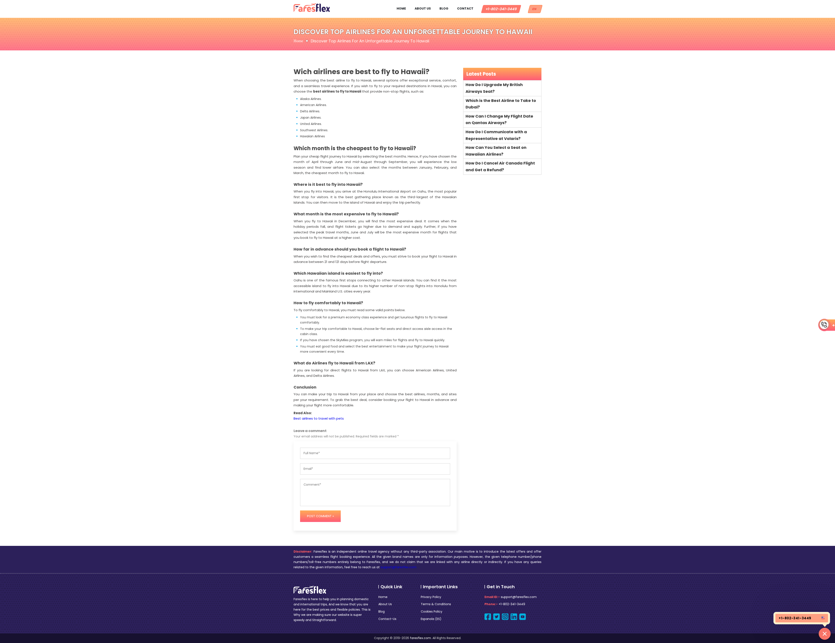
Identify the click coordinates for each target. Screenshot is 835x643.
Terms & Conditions (436, 604)
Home (401, 8)
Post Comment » (320, 516)
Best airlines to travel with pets (319, 418)
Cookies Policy (431, 611)
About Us (423, 8)
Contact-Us (387, 619)
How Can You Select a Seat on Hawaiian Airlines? (496, 151)
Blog (443, 8)
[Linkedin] (514, 616)
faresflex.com (420, 638)
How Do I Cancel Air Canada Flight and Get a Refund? (500, 166)
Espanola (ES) (431, 619)
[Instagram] (505, 616)
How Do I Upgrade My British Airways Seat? (494, 88)
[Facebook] (487, 616)
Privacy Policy (431, 597)
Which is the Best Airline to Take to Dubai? (501, 104)
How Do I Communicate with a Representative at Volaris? (496, 135)
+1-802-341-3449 (501, 9)
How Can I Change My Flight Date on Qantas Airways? (499, 119)
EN (535, 9)
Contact (465, 8)
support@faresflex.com (398, 567)
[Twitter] (496, 616)
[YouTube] (522, 616)
